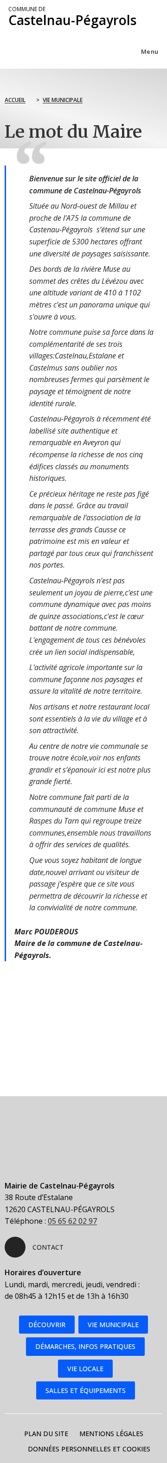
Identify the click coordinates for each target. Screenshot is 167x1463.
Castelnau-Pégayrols (72, 17)
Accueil (15, 100)
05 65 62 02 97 (72, 1221)
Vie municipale (63, 100)
